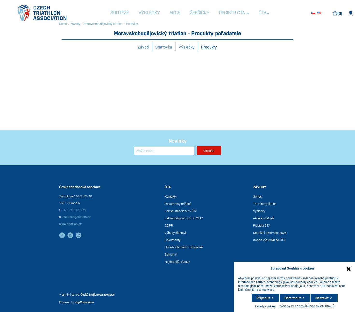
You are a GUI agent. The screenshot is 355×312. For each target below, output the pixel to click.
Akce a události (263, 218)
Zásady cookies (265, 306)
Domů (63, 24)
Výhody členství (175, 232)
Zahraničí (171, 254)
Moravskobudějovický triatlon (103, 24)
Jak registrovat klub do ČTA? (184, 218)
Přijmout (263, 298)
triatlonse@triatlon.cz (76, 217)
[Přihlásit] (351, 13)
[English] (320, 13)
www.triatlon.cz (70, 224)
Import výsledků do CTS (269, 240)
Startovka (163, 46)
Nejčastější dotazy (177, 261)
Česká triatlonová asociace (97, 294)
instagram (78, 235)
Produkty (209, 46)
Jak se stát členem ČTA (181, 211)
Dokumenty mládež (178, 203)
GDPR (169, 225)
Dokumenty (172, 240)
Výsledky (187, 46)
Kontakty (171, 196)
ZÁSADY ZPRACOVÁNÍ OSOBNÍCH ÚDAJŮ (306, 306)
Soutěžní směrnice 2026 (269, 232)
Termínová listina (265, 203)
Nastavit (321, 298)
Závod (143, 46)
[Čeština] (314, 13)
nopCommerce (84, 302)
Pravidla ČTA (261, 225)
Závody (75, 24)
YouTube (70, 235)
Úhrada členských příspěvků (184, 247)
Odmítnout (292, 298)
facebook (62, 235)
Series (257, 196)
